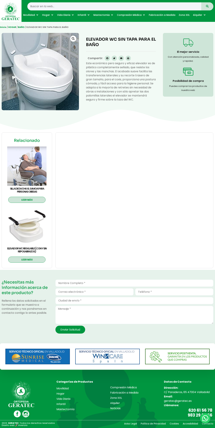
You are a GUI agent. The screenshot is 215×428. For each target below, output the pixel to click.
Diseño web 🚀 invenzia (14, 425)
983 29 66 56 (200, 415)
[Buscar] (207, 6)
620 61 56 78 (200, 410)
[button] (31, 15)
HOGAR (12, 27)
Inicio (3, 27)
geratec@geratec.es (178, 401)
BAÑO (21, 27)
